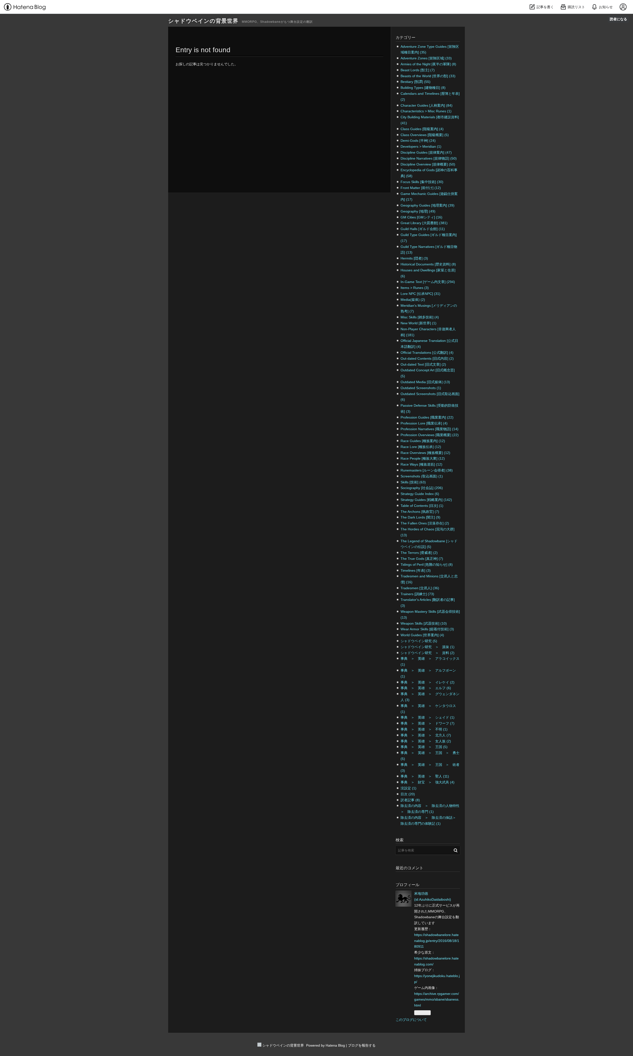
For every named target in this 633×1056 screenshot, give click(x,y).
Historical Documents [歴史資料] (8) (428, 264)
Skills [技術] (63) (413, 482)
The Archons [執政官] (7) (420, 512)
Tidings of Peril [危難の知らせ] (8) (427, 564)
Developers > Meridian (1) (421, 146)
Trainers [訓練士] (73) (417, 594)
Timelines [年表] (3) (416, 570)
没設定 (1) (408, 788)
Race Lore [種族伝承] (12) (421, 447)
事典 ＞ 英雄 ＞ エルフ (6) (426, 688)
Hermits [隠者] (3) (414, 258)
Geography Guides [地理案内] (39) (427, 205)
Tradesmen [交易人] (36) (420, 588)
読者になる (618, 19)
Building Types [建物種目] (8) (423, 88)
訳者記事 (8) (410, 800)
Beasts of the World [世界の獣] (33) (428, 76)
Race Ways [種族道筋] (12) (421, 464)
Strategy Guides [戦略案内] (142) (426, 500)
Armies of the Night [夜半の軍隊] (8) (428, 64)
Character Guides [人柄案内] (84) (426, 105)
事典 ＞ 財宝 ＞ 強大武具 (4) (427, 782)
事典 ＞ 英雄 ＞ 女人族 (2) (426, 741)
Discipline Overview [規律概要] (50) (428, 164)
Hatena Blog (335, 1045)
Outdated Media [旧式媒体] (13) (425, 382)
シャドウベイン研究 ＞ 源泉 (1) (427, 647)
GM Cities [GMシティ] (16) (421, 217)
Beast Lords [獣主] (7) (418, 70)
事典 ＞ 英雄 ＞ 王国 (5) (424, 747)
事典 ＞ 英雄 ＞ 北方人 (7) (426, 735)
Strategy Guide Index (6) (420, 494)
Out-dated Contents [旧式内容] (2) (427, 358)
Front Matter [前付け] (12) (421, 188)
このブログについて (411, 1020)
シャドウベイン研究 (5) (419, 641)
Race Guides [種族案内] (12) (423, 441)
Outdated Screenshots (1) (421, 388)
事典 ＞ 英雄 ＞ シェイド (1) (427, 717)
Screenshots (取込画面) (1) (422, 476)
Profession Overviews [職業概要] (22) (430, 435)
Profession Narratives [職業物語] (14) (429, 429)
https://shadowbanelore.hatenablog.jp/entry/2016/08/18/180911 (436, 941)
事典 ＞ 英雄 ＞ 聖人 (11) (425, 776)
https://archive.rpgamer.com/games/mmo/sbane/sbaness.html (436, 1000)
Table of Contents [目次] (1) (422, 506)
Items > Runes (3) (415, 288)
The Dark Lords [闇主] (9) (420, 517)
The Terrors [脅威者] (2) (419, 553)
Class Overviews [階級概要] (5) (425, 135)
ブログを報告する (362, 1045)
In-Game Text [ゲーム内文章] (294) (428, 282)
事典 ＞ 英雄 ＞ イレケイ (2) (427, 682)
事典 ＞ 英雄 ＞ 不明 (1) (424, 729)
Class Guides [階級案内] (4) (422, 129)
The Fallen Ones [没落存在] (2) (425, 523)
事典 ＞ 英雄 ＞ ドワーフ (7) (427, 723)
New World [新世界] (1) (418, 323)
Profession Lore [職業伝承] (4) (424, 423)
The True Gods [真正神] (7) (422, 559)
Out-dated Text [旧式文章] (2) (423, 364)
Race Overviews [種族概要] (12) (425, 453)
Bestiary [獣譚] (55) (415, 82)
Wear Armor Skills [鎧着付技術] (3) (427, 629)
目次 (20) (408, 794)
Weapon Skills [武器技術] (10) (424, 623)
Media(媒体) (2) (413, 300)
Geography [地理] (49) (418, 211)
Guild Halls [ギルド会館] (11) (423, 229)
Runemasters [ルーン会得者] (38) (427, 470)
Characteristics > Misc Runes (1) (426, 111)
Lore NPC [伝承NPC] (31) (420, 294)
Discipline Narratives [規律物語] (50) (429, 158)
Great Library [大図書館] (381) (424, 223)
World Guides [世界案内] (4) (422, 635)
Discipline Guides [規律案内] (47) (426, 152)
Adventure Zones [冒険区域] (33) (426, 58)
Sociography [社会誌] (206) (422, 488)
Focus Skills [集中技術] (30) (422, 182)
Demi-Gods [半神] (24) (418, 140)
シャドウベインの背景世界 (203, 21)
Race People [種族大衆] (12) (423, 458)
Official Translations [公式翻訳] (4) (427, 352)
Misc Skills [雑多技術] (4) (420, 317)
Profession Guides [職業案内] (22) (427, 417)
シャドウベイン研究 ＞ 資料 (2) (427, 653)
